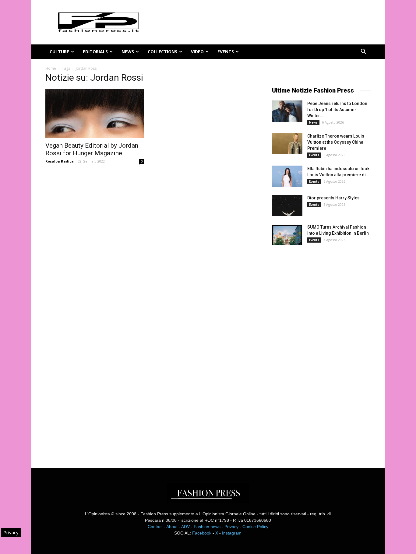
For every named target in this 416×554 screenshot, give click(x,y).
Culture (59, 51)
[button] (363, 52)
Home (50, 68)
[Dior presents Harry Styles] (287, 205)
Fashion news (207, 526)
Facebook (201, 533)
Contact (155, 526)
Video (197, 51)
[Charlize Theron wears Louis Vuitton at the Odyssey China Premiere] (287, 143)
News (128, 51)
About (172, 526)
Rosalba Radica (59, 161)
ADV (185, 526)
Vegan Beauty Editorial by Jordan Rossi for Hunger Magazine (91, 149)
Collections (162, 51)
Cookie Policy (255, 526)
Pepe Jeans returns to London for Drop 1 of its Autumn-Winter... (337, 109)
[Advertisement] (317, 351)
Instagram (231, 533)
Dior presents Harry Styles (333, 197)
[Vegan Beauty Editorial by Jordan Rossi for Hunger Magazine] (94, 113)
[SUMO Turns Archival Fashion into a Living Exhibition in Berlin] (287, 234)
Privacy (231, 526)
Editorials (95, 51)
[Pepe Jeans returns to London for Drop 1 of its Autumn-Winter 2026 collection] (287, 111)
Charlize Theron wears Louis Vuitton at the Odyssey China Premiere (335, 142)
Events (225, 51)
